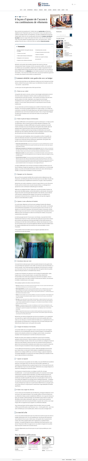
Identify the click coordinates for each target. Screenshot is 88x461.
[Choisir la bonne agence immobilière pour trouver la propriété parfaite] (48, 440)
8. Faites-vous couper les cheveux (41, 56)
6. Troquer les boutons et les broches (42, 52)
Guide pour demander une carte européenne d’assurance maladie (68, 54)
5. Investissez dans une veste (40, 50)
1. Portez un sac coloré (21, 53)
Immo (43, 450)
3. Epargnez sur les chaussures (23, 58)
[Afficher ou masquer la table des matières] (38, 46)
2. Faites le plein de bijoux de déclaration (24, 55)
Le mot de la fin (38, 59)
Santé (30, 449)
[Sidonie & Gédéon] (44, 4)
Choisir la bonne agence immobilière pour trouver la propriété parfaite (47, 447)
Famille (16, 449)
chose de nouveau (45, 41)
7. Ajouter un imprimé (39, 54)
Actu (65, 40)
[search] (72, 4)
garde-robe (41, 31)
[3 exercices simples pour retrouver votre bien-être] (34, 440)
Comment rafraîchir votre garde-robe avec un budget (25, 50)
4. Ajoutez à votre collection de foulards (24, 60)
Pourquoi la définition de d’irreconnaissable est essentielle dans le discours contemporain (68, 45)
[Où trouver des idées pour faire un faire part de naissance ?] (20, 440)
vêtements (28, 71)
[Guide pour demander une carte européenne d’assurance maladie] (59, 53)
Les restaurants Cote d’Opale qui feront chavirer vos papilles (63, 67)
